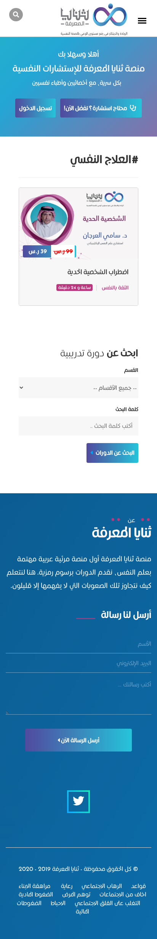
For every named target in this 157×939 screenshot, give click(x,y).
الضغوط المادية (36, 894)
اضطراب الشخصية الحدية (97, 271)
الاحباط (58, 903)
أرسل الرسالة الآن (79, 740)
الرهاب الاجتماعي (102, 886)
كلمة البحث (126, 409)
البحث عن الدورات (115, 452)
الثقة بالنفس (115, 287)
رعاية (65, 886)
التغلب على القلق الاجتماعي (107, 903)
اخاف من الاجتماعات (122, 894)
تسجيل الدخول (35, 108)
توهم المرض (76, 894)
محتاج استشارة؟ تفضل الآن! (97, 108)
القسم (131, 370)
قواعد (138, 886)
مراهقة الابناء (34, 886)
